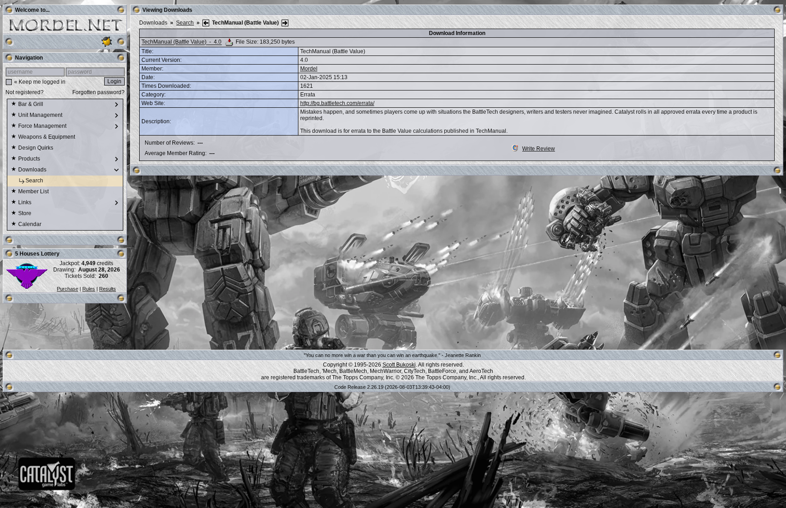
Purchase (67, 289)
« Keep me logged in (40, 82)
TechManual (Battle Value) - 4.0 (181, 42)
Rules (88, 289)
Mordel (308, 68)
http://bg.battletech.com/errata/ (337, 103)
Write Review (538, 149)
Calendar (30, 224)
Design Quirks (36, 148)
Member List (34, 191)
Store (25, 213)
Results (107, 289)
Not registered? (24, 92)
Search (35, 180)
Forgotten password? (98, 92)
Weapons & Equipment (47, 137)
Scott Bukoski (399, 365)
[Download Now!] (229, 42)
